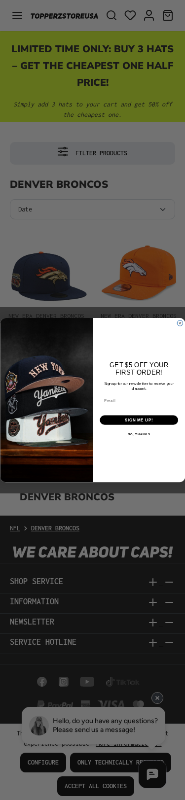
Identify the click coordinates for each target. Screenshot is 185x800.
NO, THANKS (138, 434)
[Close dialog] (180, 323)
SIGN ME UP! (138, 420)
